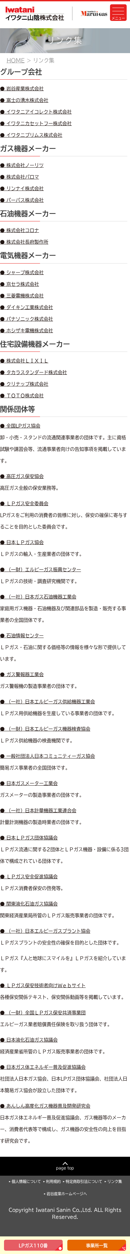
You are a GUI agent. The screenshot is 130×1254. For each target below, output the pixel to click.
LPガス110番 (33, 1245)
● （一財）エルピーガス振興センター (40, 569)
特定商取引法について (84, 1181)
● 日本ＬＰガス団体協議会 (29, 837)
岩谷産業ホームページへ (67, 1194)
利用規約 (53, 1181)
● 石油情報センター (22, 635)
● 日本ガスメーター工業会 (29, 783)
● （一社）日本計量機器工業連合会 (38, 810)
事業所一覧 (97, 1245)
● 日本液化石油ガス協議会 (29, 1040)
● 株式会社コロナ (19, 230)
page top (65, 1168)
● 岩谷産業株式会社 (22, 88)
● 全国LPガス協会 (20, 426)
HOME (16, 60)
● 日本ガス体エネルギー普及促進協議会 (43, 1067)
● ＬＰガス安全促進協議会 (29, 876)
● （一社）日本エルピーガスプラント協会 (45, 931)
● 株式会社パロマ (19, 177)
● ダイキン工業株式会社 (26, 307)
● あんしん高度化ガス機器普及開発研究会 (45, 1106)
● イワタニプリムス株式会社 (31, 135)
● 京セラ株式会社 (19, 284)
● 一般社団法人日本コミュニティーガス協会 (47, 756)
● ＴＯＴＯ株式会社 (22, 395)
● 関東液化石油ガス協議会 (29, 903)
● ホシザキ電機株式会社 (26, 330)
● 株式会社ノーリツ (22, 165)
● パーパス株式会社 (22, 200)
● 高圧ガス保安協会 (22, 476)
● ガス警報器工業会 (22, 674)
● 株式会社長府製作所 (24, 242)
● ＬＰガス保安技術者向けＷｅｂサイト (43, 985)
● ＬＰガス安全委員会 (24, 503)
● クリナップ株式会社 (24, 384)
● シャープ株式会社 (22, 272)
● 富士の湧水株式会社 (24, 100)
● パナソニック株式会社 (26, 319)
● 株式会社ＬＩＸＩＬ (24, 360)
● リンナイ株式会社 (22, 188)
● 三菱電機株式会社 (22, 295)
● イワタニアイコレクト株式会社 (36, 112)
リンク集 (114, 1181)
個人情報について (26, 1181)
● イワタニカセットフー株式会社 (36, 123)
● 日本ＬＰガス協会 (22, 542)
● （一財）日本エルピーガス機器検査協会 (45, 729)
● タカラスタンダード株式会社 (33, 372)
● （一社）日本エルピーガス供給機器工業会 (47, 701)
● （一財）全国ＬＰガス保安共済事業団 (43, 1012)
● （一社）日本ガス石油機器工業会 (38, 596)
